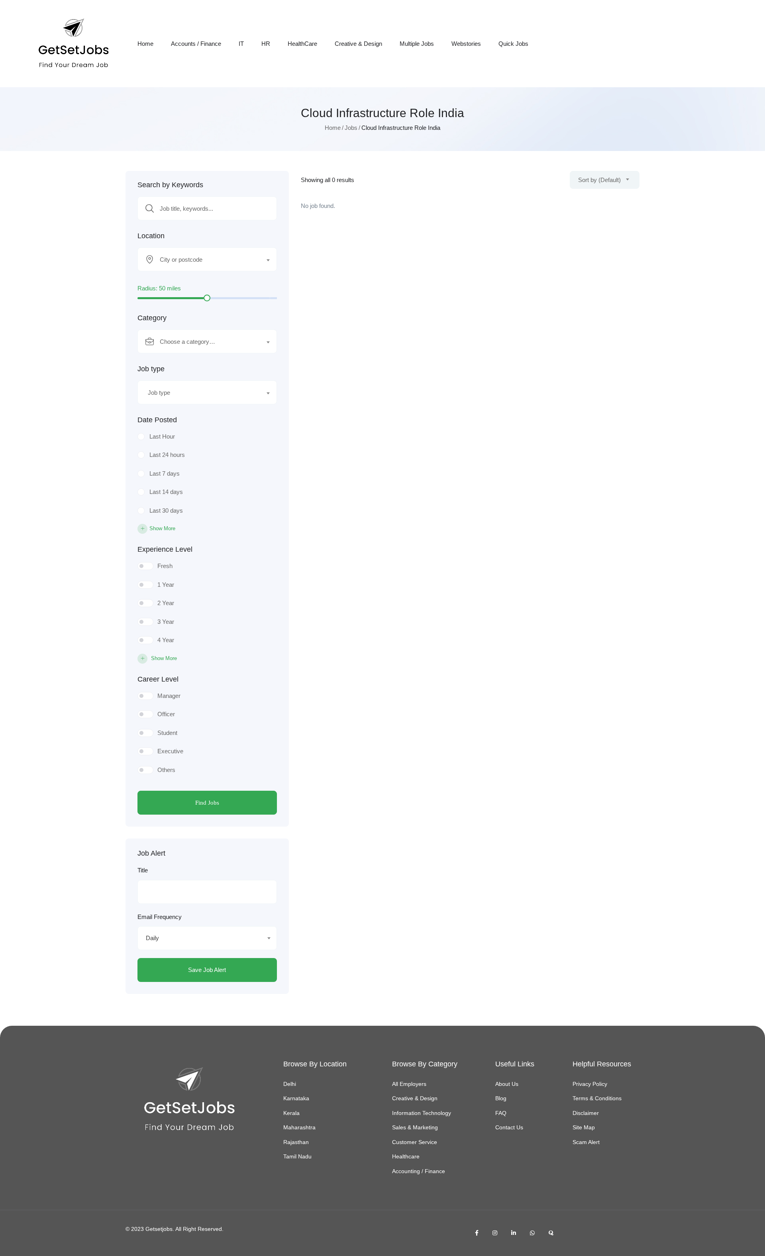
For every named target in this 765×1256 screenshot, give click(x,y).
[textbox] (202, 260)
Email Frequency (159, 916)
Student (167, 732)
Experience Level (164, 549)
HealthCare (302, 43)
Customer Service (414, 1142)
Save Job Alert (207, 969)
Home (145, 43)
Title (142, 870)
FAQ (500, 1113)
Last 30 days (166, 510)
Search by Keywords (170, 184)
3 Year (165, 621)
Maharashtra (299, 1127)
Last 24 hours (167, 454)
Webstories (466, 43)
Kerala (291, 1113)
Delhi (289, 1084)
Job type (151, 368)
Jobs (351, 127)
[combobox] (207, 259)
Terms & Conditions (597, 1098)
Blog (500, 1098)
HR (265, 43)
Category (152, 317)
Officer (166, 714)
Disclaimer (586, 1113)
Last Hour (162, 436)
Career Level (157, 679)
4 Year (165, 640)
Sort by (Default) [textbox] (599, 179)
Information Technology (421, 1113)
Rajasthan (296, 1142)
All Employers (409, 1084)
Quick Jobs (513, 43)
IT (241, 43)
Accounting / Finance (418, 1171)
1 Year (165, 584)
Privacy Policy (590, 1084)
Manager (168, 695)
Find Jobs (207, 802)
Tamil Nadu (297, 1156)
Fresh (165, 565)
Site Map (584, 1127)
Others (166, 769)
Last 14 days (166, 491)
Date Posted (157, 419)
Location (151, 235)
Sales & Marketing (415, 1127)
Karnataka (296, 1098)
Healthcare (406, 1156)
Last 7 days (164, 473)
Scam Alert (586, 1142)
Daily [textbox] (152, 938)
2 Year (165, 603)
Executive (170, 751)
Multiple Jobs (417, 43)
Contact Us (509, 1127)
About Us (506, 1084)
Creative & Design (358, 43)
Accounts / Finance (196, 43)
